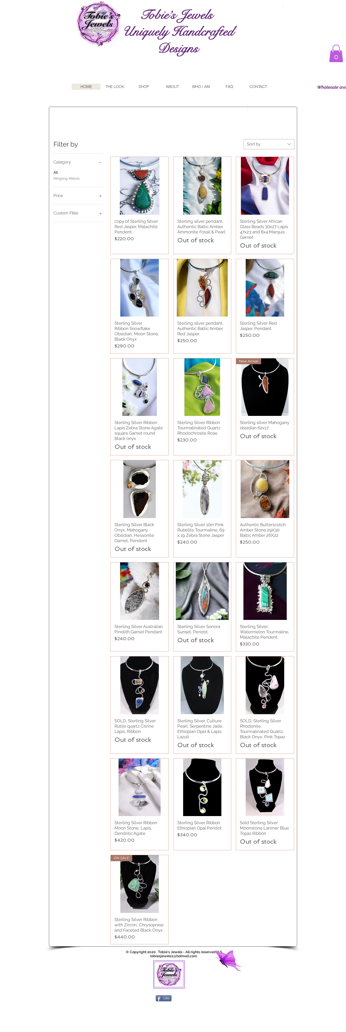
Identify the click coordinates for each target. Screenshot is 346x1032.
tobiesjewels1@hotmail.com (173, 956)
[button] (336, 53)
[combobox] (269, 144)
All (55, 172)
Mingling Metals (66, 178)
